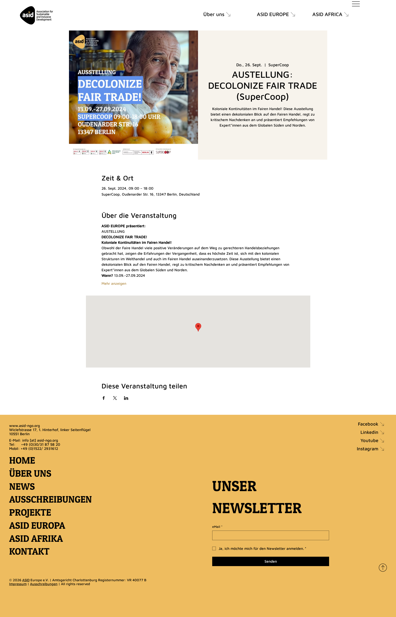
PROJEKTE (30, 512)
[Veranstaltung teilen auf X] (115, 398)
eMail (217, 526)
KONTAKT (29, 551)
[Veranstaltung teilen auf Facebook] (104, 398)
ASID (26, 580)
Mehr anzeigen (114, 283)
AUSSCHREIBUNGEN (50, 499)
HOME (22, 460)
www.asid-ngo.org (24, 425)
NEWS (22, 486)
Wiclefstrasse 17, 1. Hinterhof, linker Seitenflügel (50, 430)
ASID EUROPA (37, 525)
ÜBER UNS (30, 473)
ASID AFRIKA (36, 538)
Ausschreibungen (44, 584)
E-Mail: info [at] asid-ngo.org (33, 440)
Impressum (18, 584)
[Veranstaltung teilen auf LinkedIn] (126, 398)
